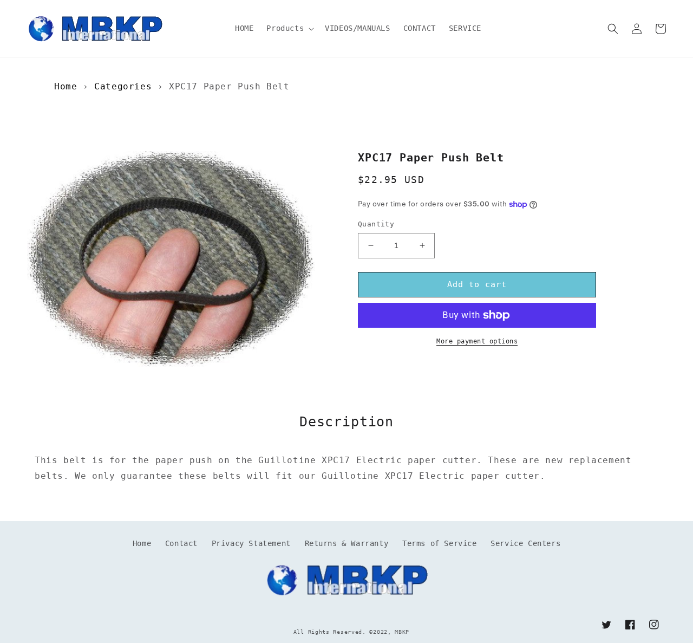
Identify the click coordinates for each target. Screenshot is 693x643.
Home (65, 86)
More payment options (477, 341)
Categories (123, 86)
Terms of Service (439, 543)
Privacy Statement (251, 543)
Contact (181, 543)
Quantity (376, 224)
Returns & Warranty (347, 543)
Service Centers (525, 543)
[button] (289, 28)
